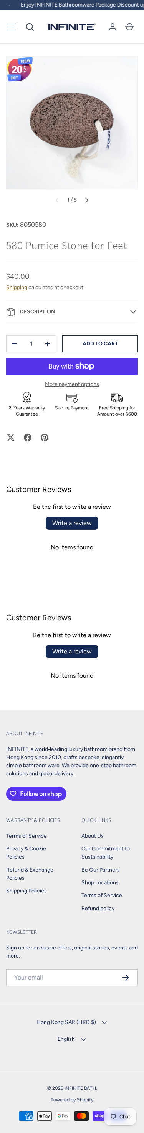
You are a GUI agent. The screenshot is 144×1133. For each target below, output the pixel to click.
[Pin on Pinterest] (44, 437)
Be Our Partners (100, 870)
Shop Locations (100, 882)
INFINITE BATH (80, 1088)
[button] (30, 27)
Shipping (16, 287)
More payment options (72, 384)
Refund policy (97, 908)
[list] (72, 122)
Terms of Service (26, 836)
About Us (92, 836)
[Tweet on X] (10, 437)
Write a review (72, 523)
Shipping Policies (26, 890)
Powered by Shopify (72, 1100)
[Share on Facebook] (27, 437)
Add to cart (100, 343)
